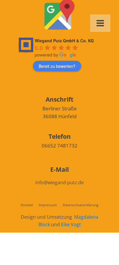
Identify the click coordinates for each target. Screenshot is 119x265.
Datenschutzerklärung (80, 204)
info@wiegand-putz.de (59, 182)
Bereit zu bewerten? (57, 66)
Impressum (48, 204)
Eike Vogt (71, 224)
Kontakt (27, 204)
